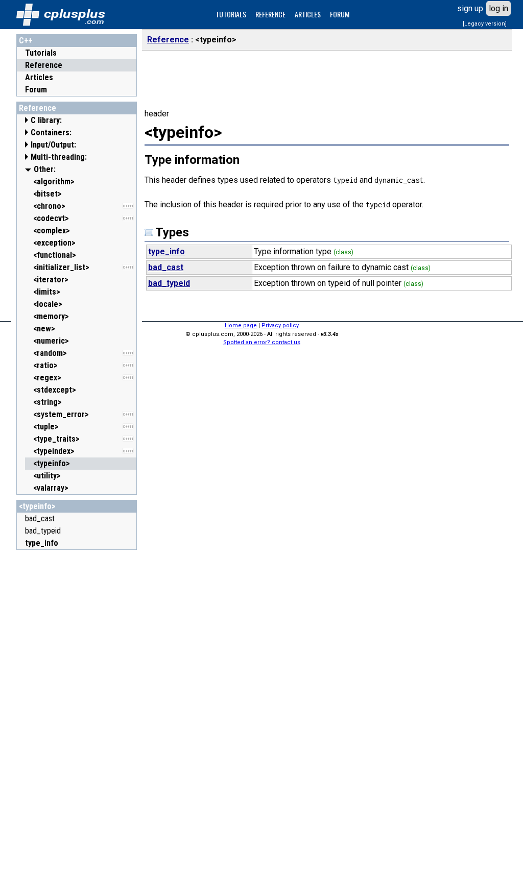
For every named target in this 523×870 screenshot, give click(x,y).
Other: (45, 169)
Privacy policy (280, 325)
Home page (241, 325)
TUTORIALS (231, 14)
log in (498, 8)
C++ (25, 40)
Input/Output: (53, 145)
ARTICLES (308, 14)
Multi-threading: (59, 157)
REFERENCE (270, 14)
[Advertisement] (76, 708)
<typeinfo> (37, 506)
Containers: (51, 132)
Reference (43, 65)
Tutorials (41, 53)
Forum (36, 89)
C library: (46, 120)
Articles (39, 77)
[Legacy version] (485, 23)
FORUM (339, 14)
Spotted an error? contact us (261, 342)
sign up (470, 8)
